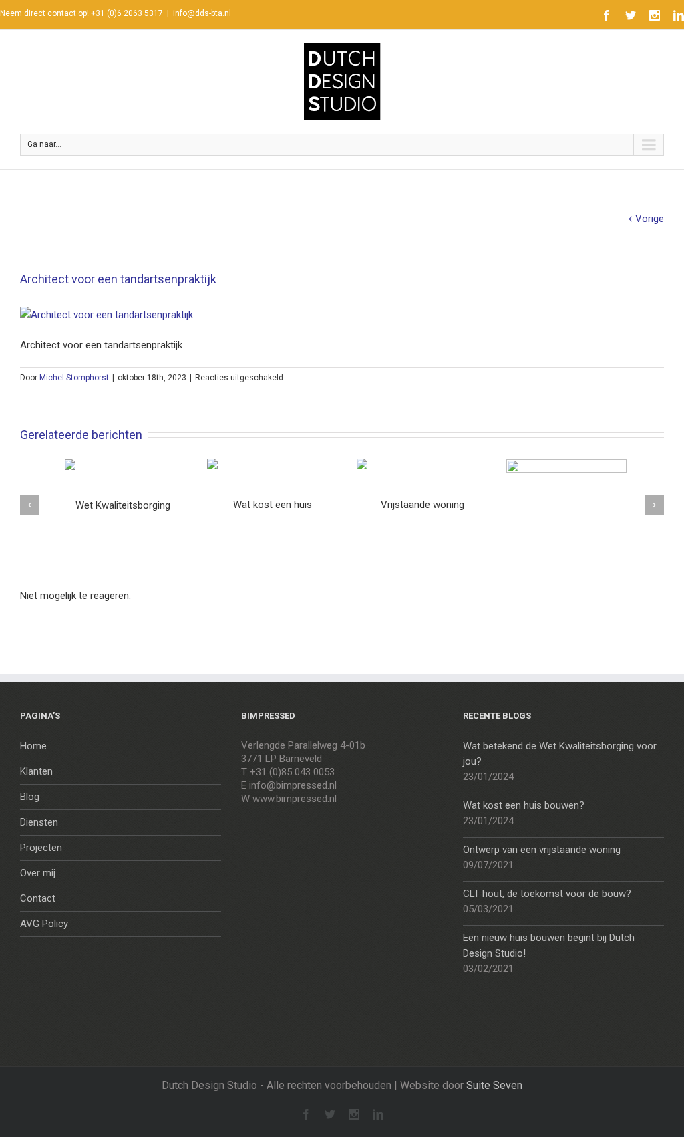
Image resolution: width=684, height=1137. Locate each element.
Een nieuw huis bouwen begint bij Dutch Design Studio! (549, 945)
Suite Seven (494, 1085)
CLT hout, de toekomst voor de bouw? (547, 894)
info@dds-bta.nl (202, 13)
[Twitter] (630, 15)
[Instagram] (654, 15)
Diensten (39, 822)
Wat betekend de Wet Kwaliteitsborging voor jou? (560, 753)
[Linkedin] (678, 15)
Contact (37, 898)
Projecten (41, 848)
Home (33, 746)
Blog (29, 797)
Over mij (37, 873)
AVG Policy (44, 924)
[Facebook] (606, 15)
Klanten (36, 771)
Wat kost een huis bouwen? (523, 805)
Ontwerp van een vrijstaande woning (542, 850)
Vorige (649, 219)
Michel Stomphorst (74, 377)
